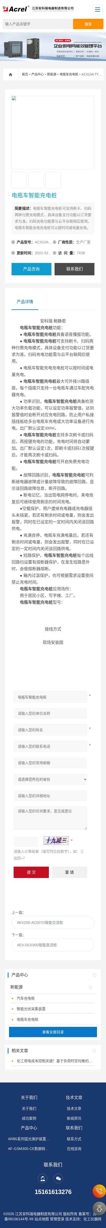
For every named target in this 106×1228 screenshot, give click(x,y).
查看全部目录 (53, 1032)
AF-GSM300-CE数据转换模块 (29, 1149)
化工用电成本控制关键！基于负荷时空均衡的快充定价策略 (55, 1061)
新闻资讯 (74, 1118)
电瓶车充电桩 (69, 74)
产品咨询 (31, 269)
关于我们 (29, 1097)
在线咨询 (74, 1149)
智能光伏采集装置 (31, 1009)
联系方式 (74, 1139)
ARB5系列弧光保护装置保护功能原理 (29, 1139)
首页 (25, 74)
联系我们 (74, 269)
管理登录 (57, 1219)
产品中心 (37, 74)
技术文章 (74, 1097)
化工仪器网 (92, 1219)
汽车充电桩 (26, 998)
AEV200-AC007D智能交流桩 (40, 922)
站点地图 (41, 1219)
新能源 (51, 74)
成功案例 (29, 1118)
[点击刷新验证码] (56, 840)
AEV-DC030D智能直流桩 (37, 945)
